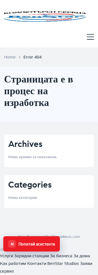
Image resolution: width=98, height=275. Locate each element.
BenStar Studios (63, 263)
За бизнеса (61, 255)
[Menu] (90, 37)
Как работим (13, 263)
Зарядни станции (31, 255)
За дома (82, 255)
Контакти (36, 263)
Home (10, 57)
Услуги (6, 255)
